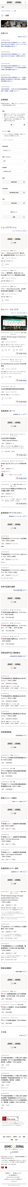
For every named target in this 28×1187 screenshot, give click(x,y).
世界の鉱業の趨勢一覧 (19, 590)
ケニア (16, 1018)
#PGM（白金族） (5, 688)
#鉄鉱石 (8, 281)
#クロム (3, 562)
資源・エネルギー (6, 157)
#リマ (11, 261)
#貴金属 (16, 446)
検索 (14, 217)
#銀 (4, 281)
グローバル (12, 386)
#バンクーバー (9, 496)
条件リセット (14, 212)
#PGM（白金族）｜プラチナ (17, 688)
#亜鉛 (7, 296)
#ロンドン (17, 394)
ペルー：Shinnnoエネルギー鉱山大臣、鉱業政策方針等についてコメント (13, 254)
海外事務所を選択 (14, 192)
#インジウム (17, 371)
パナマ (24, 484)
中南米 (11, 250)
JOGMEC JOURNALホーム (7, 10)
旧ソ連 (11, 434)
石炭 (16, 1140)
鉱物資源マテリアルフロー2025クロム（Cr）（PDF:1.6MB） (13, 555)
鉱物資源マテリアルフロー (12, 543)
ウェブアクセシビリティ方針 (13, 1177)
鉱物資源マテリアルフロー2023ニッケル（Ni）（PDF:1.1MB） (13, 571)
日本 (11, 893)
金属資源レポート (10, 443)
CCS (20, 1137)
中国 (22, 332)
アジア (11, 332)
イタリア (17, 359)
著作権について (17, 1173)
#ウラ (22, 448)
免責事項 (8, 1173)
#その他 (8, 261)
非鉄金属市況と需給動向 (11, 683)
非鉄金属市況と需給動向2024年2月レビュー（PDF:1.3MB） (13, 715)
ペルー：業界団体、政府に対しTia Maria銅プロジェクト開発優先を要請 (13, 274)
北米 (11, 486)
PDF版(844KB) (21, 381)
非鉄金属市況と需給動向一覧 (17, 656)
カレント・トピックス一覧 (18, 313)
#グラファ (20, 909)
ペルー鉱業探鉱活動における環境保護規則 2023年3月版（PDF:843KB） (13, 995)
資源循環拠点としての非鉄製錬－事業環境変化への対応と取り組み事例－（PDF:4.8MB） (13, 948)
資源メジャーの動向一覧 (18, 801)
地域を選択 (14, 203)
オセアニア (22, 434)
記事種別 (4, 167)
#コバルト (17, 344)
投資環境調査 (9, 762)
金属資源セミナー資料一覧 (18, 871)
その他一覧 (22, 1035)
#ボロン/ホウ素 (15, 346)
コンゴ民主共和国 (19, 1004)
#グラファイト (16, 448)
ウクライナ (16, 434)
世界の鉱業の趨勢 (10, 617)
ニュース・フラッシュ (11, 258)
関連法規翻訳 (9, 999)
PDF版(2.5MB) (21, 455)
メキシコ (16, 755)
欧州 (11, 359)
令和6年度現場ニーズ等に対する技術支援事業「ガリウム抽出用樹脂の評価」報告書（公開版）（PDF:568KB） (14, 1060)
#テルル (3, 346)
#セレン (23, 344)
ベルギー (17, 361)
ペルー (15, 250)
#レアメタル (10, 578)
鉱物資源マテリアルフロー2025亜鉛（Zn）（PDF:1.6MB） (13, 539)
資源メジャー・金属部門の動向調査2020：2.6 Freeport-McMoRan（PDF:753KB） (13, 854)
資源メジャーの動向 (10, 829)
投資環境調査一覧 (20, 735)
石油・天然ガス (7, 1137)
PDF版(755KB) (21, 354)
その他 (7, 1065)
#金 (4, 261)
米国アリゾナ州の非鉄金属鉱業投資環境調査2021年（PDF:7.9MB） (13, 785)
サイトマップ (14, 1181)
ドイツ (21, 359)
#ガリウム (23, 371)
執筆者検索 (5, 146)
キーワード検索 (6, 131)
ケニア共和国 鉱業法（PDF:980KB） (15, 1020)
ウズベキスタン (17, 610)
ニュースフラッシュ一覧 (18, 231)
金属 (3, 7)
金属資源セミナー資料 (11, 905)
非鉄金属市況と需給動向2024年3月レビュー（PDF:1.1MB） (13, 697)
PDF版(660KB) (21, 504)
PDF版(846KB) (21, 402)
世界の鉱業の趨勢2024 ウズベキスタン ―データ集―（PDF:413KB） (13, 626)
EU (13, 359)
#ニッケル (8, 346)
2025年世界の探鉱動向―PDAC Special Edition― (10, 439)
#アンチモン (11, 344)
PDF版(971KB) (21, 479)
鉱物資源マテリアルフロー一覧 (17, 516)
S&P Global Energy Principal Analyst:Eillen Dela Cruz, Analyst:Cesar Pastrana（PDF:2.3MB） (12, 899)
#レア (19, 373)
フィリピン (15, 893)
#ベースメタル (7, 446)
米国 (14, 768)
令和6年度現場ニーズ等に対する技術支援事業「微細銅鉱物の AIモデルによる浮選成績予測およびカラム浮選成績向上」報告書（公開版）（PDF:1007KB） (14, 1099)
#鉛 (4, 296)
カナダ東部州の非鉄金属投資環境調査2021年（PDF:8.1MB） (13, 772)
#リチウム (15, 373)
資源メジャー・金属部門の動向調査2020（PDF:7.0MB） (13, 825)
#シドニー (8, 471)
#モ (21, 346)
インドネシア (17, 332)
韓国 (15, 484)
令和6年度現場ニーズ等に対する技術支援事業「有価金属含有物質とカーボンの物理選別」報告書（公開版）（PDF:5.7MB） (14, 1079)
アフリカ (12, 1004)
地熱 (24, 1137)
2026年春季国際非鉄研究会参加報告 (12, 389)
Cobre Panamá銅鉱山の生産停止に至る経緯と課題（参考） (13, 490)
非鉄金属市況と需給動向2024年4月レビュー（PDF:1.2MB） (13, 679)
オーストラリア (13, 436)
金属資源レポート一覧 (19, 414)
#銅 (2, 261)
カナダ (14, 486)
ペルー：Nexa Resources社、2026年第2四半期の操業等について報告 (13, 290)
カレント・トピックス (11, 342)
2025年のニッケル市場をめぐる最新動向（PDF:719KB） (13, 928)
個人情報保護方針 (13, 1175)
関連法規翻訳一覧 (20, 971)
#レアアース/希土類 (12, 909)
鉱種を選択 (14, 182)
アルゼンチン (13, 334)
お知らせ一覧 (21, 36)
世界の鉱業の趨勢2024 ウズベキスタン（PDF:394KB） (13, 613)
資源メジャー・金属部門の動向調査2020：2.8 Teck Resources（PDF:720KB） (13, 839)
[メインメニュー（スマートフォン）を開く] (25, 2)
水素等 (15, 1137)
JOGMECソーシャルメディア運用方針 (13, 1179)
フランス (12, 361)
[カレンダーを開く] (11, 125)
